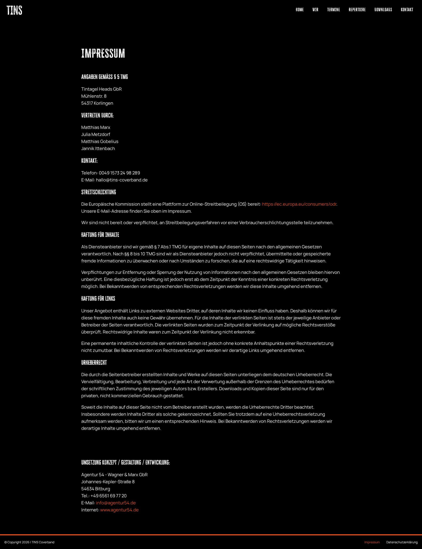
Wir (315, 9)
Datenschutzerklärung (402, 542)
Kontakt (407, 9)
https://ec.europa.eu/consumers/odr (299, 204)
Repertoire (357, 9)
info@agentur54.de (115, 503)
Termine (333, 9)
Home (300, 9)
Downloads (383, 9)
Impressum (372, 542)
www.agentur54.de (119, 510)
